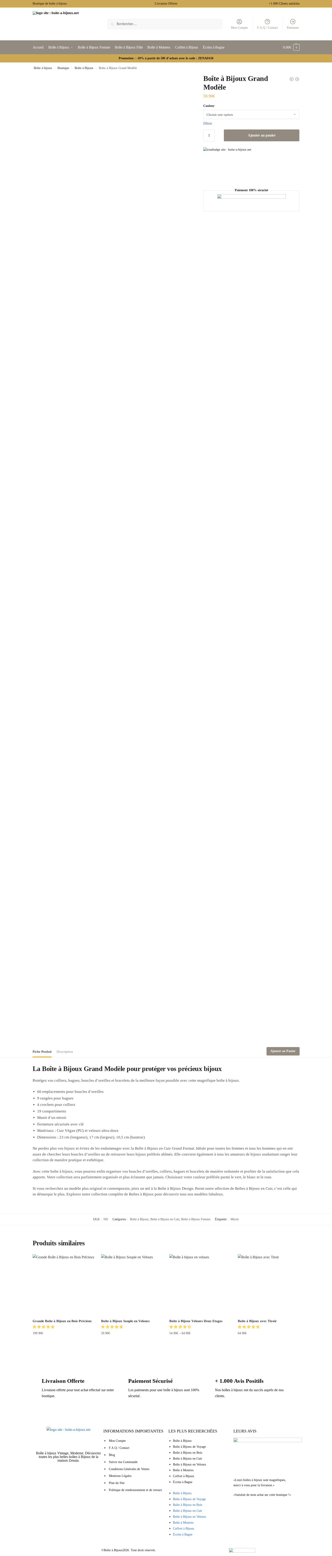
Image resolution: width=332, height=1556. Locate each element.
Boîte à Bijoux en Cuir (164, 1219)
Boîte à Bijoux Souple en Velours (125, 1321)
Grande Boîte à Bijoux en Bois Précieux (62, 1321)
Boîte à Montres (183, 1470)
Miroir (234, 1219)
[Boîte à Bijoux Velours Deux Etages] (200, 1285)
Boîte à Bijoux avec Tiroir (257, 1321)
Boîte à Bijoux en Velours (189, 1464)
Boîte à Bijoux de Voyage (189, 1446)
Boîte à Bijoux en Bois (187, 1452)
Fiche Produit (42, 1051)
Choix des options (132, 1342)
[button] (44, 1327)
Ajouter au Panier (282, 1051)
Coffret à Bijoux (183, 1476)
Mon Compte (239, 27)
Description (65, 1051)
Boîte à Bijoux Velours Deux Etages (195, 1321)
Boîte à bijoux (43, 68)
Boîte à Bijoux (84, 68)
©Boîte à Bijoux (112, 1550)
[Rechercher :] (165, 24)
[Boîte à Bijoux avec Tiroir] (268, 1285)
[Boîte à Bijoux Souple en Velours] (132, 1285)
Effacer (207, 123)
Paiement (293, 27)
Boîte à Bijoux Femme (195, 1219)
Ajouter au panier (262, 135)
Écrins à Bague (182, 1482)
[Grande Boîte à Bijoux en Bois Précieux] (63, 1285)
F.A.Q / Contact (267, 27)
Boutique (63, 68)
